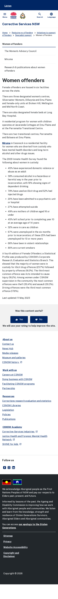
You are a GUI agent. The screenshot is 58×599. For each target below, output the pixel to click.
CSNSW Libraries (11, 405)
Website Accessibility (15, 547)
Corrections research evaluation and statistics (26, 401)
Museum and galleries (13, 357)
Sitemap (8, 536)
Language (51, 15)
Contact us (8, 344)
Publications (8, 419)
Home (5, 33)
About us (8, 339)
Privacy (7, 541)
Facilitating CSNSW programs (18, 384)
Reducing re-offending (22, 33)
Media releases (10, 353)
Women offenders (12, 44)
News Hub (7, 348)
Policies (6, 414)
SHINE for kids (12, 444)
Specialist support (23, 35)
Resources (8, 396)
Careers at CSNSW (12, 374)
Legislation (8, 410)
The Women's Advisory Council (20, 51)
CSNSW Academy (12, 427)
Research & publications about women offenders (25, 69)
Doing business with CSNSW (17, 379)
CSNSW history (12, 362)
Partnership (8, 388)
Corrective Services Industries (20, 431)
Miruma (9, 59)
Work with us (10, 370)
